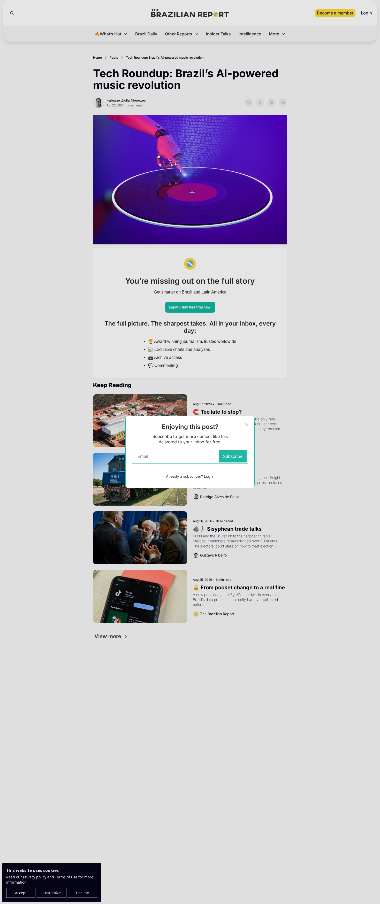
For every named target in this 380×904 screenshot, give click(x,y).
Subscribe (232, 456)
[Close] (246, 424)
